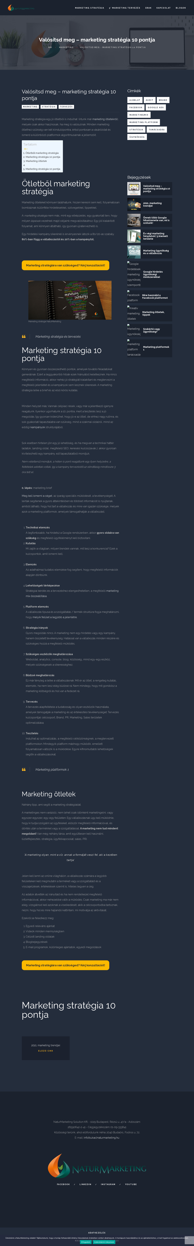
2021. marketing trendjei (152, 204)
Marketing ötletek (36, 161)
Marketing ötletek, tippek (153, 313)
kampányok (37, 427)
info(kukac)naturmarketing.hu (101, 1137)
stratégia (136, 130)
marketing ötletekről (104, 119)
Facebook (63, 1184)
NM (50, 47)
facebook (135, 107)
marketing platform (143, 122)
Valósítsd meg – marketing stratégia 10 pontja (156, 189)
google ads (156, 107)
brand (163, 100)
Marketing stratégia (89, 8)
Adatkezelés (97, 1233)
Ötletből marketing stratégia (42, 152)
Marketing (66, 47)
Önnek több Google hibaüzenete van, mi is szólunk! (156, 220)
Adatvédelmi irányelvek (104, 1242)
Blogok (181, 8)
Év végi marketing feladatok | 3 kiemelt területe (155, 236)
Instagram (108, 1184)
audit (149, 100)
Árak (148, 8)
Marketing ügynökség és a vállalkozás (156, 252)
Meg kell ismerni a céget (37, 495)
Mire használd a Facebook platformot (155, 296)
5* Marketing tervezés (124, 8)
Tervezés (66, 107)
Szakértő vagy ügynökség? (151, 330)
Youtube (131, 1184)
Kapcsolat (164, 8)
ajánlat (134, 100)
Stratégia (49, 107)
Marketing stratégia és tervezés (57, 336)
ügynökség (137, 137)
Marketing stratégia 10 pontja (43, 156)
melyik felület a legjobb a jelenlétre (55, 617)
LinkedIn (85, 1184)
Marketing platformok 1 (52, 769)
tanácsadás (157, 130)
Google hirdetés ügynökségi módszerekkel (153, 274)
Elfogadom (85, 1242)
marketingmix (138, 115)
